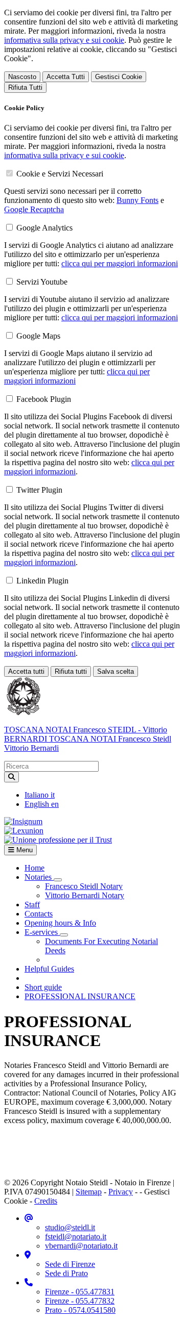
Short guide (43, 987)
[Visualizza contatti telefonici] (29, 1282)
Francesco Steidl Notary (84, 886)
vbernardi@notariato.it (81, 1245)
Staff (32, 904)
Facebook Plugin (43, 399)
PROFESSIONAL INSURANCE (80, 996)
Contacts (39, 913)
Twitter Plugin (39, 490)
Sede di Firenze (70, 1264)
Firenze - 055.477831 (79, 1291)
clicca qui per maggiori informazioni (119, 263)
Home (34, 867)
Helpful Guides (49, 968)
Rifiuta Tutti (25, 87)
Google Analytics (44, 227)
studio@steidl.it (70, 1227)
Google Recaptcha (34, 209)
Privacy (120, 1191)
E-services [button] (42, 932)
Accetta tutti (26, 671)
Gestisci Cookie (118, 77)
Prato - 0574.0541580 (80, 1310)
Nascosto (22, 77)
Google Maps (38, 336)
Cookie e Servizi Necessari (59, 173)
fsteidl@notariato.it (75, 1236)
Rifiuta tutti (71, 671)
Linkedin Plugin (42, 580)
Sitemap (89, 1191)
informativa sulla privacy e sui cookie (64, 40)
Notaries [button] (39, 877)
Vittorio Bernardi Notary (84, 895)
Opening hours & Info (60, 923)
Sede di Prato (66, 1273)
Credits (45, 1201)
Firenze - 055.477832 (79, 1300)
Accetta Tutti (66, 77)
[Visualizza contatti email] (29, 1218)
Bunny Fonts (137, 200)
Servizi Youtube (41, 281)
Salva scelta (115, 671)
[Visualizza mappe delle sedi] (28, 1255)
